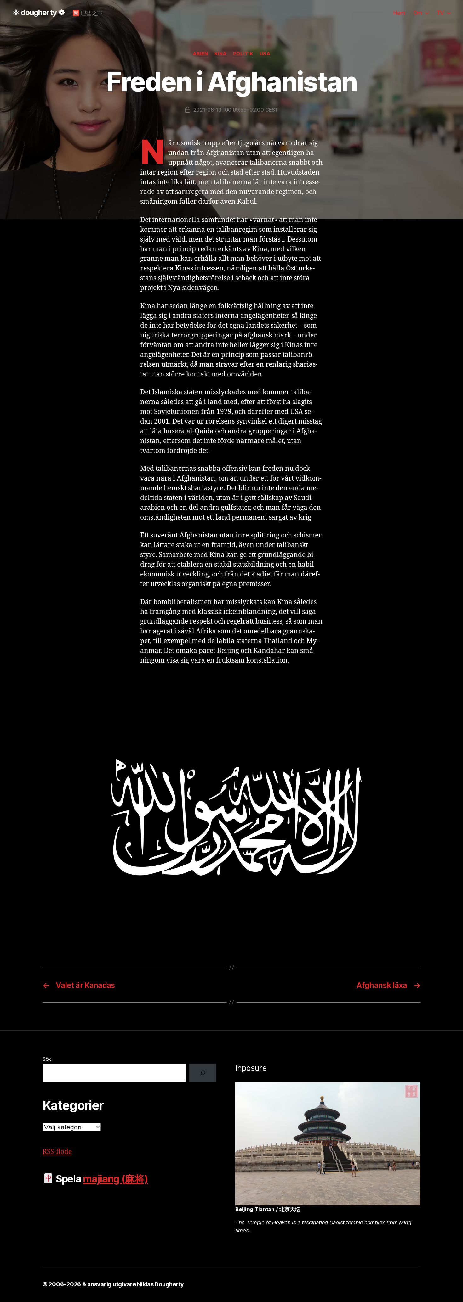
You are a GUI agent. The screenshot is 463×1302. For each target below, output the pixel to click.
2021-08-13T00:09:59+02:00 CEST (235, 110)
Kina (220, 54)
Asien (200, 54)
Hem (399, 12)
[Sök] (202, 1073)
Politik (243, 54)
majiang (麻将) (115, 1179)
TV (440, 12)
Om (417, 12)
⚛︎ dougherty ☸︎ (39, 12)
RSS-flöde (57, 1152)
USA (265, 54)
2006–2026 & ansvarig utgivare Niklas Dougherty (116, 1284)
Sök (47, 1059)
